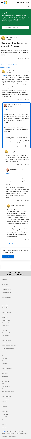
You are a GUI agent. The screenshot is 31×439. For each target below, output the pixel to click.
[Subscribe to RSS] (21, 274)
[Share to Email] (23, 274)
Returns (3, 315)
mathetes (5, 75)
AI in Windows (4, 294)
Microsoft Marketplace (6, 396)
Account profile (5, 307)
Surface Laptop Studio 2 (6, 287)
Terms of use (4, 434)
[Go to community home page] (5, 2)
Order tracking (4, 317)
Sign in (8, 256)
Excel (4, 6)
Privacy (17, 433)
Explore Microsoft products (7, 297)
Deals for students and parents (8, 348)
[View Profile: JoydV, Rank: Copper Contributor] (3, 38)
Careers (3, 409)
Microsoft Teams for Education (8, 338)
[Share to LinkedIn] (8, 274)
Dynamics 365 (4, 363)
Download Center (5, 310)
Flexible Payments (5, 325)
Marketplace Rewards (6, 399)
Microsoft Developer (6, 386)
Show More (11, 244)
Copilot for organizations (6, 289)
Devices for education (6, 335)
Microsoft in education (6, 332)
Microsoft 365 (4, 366)
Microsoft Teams (5, 371)
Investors (3, 419)
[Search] (18, 2)
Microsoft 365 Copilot (6, 373)
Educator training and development (8, 345)
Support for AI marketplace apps (8, 391)
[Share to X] (13, 274)
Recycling (24, 434)
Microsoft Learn (5, 388)
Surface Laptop (5, 284)
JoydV (7, 37)
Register (22, 2)
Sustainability (4, 427)
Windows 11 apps (5, 300)
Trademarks (11, 434)
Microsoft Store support (6, 312)
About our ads (4, 436)
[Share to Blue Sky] (18, 274)
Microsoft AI (4, 358)
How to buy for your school (7, 343)
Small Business (5, 376)
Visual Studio (4, 401)
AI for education (5, 350)
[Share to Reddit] (15, 274)
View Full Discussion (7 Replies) (9, 64)
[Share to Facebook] (10, 274)
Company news (5, 414)
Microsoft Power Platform (7, 368)
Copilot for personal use (6, 292)
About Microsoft (5, 411)
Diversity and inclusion (6, 422)
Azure (3, 383)
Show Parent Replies (5, 67)
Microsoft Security (5, 360)
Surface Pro (4, 282)
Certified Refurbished (6, 320)
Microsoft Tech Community (7, 394)
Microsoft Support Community (10, 20)
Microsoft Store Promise (6, 322)
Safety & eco (17, 434)
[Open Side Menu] (2, 2)
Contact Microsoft (10, 433)
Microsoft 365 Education (6, 340)
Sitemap (3, 433)
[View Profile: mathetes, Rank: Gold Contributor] (5, 105)
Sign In (27, 2)
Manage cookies (23, 433)
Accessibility (4, 424)
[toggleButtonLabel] (29, 7)
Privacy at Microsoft (6, 416)
